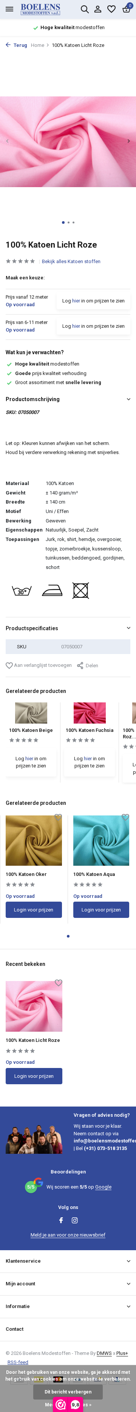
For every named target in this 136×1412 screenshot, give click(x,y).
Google (103, 1187)
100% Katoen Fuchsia (89, 730)
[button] (63, 222)
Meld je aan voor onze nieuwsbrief (68, 1235)
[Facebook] (61, 1221)
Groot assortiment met (58, 382)
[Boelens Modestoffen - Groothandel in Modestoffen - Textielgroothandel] (49, 9)
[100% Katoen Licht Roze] (34, 1006)
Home (37, 45)
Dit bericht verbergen (68, 1392)
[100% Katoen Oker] (34, 840)
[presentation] (7, 141)
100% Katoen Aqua (94, 874)
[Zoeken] (84, 9)
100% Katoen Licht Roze (33, 1040)
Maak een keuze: (25, 278)
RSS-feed (18, 1362)
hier (76, 301)
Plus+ (122, 1353)
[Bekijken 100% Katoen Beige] (31, 715)
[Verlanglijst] (111, 9)
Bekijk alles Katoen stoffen (71, 261)
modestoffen (47, 364)
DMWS (104, 1353)
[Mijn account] (97, 9)
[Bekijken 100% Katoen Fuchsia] (90, 715)
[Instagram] (75, 1221)
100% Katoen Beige (31, 730)
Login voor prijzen (33, 910)
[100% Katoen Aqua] (101, 840)
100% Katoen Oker (26, 874)
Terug (19, 45)
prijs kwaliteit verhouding (51, 373)
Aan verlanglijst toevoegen (42, 665)
